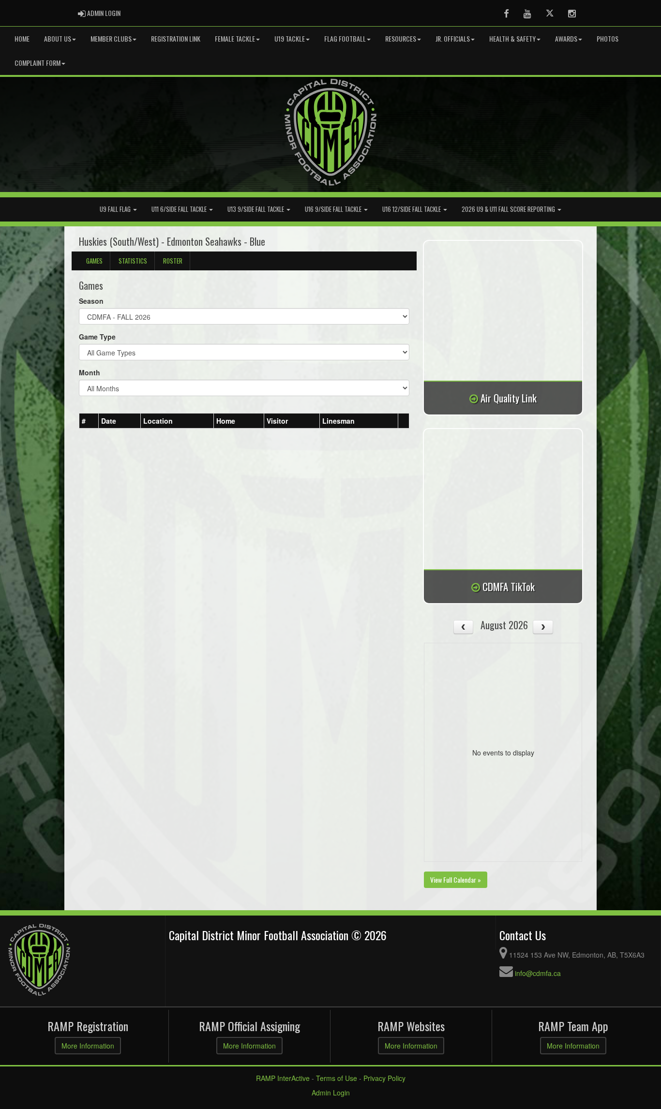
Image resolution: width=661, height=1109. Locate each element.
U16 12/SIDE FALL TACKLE (412, 209)
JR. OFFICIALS (453, 38)
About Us (57, 38)
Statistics (133, 261)
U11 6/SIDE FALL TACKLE (179, 209)
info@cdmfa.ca (538, 973)
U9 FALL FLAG (116, 209)
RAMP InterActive (283, 1078)
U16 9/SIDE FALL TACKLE (334, 209)
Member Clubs (111, 38)
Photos (607, 38)
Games (94, 261)
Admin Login (331, 1092)
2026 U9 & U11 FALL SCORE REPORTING (509, 209)
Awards (566, 38)
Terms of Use (336, 1078)
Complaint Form (37, 63)
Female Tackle (235, 38)
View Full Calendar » (455, 879)
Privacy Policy (384, 1078)
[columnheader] (89, 421)
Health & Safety (512, 38)
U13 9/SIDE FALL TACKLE (256, 209)
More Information (87, 1045)
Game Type (97, 336)
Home (22, 38)
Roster (172, 261)
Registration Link (175, 38)
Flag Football (345, 38)
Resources (400, 38)
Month (89, 372)
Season (91, 301)
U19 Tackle (289, 38)
